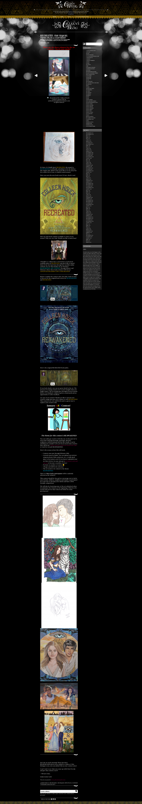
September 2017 (89, 170)
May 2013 (88, 233)
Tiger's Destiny (89, 105)
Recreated (63, 779)
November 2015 (89, 201)
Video (87, 120)
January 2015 (89, 215)
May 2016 (88, 193)
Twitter (53, 799)
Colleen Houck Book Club (92, 56)
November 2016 (89, 184)
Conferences (89, 57)
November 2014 (89, 218)
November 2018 (89, 154)
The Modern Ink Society (92, 102)
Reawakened (57, 779)
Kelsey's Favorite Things (92, 73)
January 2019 (89, 151)
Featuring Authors (90, 67)
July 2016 (88, 190)
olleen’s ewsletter (82, 16)
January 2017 (89, 182)
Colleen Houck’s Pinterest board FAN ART (63, 445)
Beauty (87, 53)
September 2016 (89, 187)
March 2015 (88, 212)
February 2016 (89, 197)
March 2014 (88, 229)
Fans (87, 66)
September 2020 (90, 134)
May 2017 (88, 176)
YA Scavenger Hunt (90, 126)
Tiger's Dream (89, 106)
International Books (91, 71)
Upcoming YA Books (90, 117)
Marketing (88, 77)
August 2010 (89, 238)
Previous (36, 75)
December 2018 (89, 152)
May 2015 (88, 210)
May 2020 (88, 138)
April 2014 (88, 228)
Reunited (88, 95)
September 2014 (89, 221)
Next (106, 75)
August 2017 (88, 172)
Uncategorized (89, 116)
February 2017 (89, 180)
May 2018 (88, 161)
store (87, 98)
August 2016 (89, 189)
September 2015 (89, 204)
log (69, 16)
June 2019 (88, 145)
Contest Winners (90, 60)
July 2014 (88, 224)
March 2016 (88, 196)
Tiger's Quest (89, 109)
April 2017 (88, 177)
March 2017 (88, 179)
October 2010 (89, 236)
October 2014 (89, 219)
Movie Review (89, 81)
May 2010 (88, 240)
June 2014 (88, 225)
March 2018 (88, 163)
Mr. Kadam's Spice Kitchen (92, 82)
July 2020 (88, 135)
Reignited (88, 94)
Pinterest (55, 799)
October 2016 (89, 186)
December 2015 (89, 200)
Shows (87, 96)
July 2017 (88, 173)
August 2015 (88, 205)
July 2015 (88, 207)
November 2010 (89, 235)
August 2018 (89, 158)
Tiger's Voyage (89, 112)
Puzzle (87, 87)
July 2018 (88, 159)
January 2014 (89, 232)
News (87, 85)
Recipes (88, 91)
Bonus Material (90, 54)
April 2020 (88, 140)
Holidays (88, 70)
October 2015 (89, 203)
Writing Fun (89, 123)
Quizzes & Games (90, 88)
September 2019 (89, 144)
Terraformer (89, 99)
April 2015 (88, 211)
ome (54, 16)
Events (87, 63)
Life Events (89, 75)
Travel (87, 115)
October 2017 (89, 169)
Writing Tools (89, 124)
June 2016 (88, 191)
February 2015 (89, 214)
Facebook (51, 799)
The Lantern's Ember (91, 101)
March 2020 (88, 141)
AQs (62, 16)
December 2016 (89, 183)
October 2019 (89, 142)
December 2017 (89, 168)
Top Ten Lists (89, 113)
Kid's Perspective (90, 74)
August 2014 (89, 222)
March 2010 (88, 242)
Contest (52, 779)
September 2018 (89, 156)
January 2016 (89, 198)
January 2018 (89, 166)
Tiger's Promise (90, 108)
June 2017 (88, 175)
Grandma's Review (90, 68)
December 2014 (89, 217)
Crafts (87, 61)
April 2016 (88, 194)
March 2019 (88, 149)
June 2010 (88, 239)
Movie (87, 80)
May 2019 (88, 147)
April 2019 (88, 148)
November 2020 (89, 133)
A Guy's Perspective (91, 50)
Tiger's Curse (89, 103)
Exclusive (88, 64)
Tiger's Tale (89, 110)
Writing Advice (89, 122)
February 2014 (89, 231)
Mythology (88, 84)
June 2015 (88, 208)
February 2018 (89, 165)
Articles (88, 52)
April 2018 (88, 162)
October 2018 (89, 155)
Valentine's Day (90, 119)
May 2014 (88, 226)
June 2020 (88, 137)
